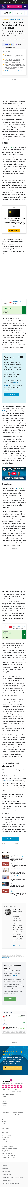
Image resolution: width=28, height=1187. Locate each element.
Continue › (10, 999)
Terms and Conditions (7, 1180)
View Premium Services (12, 1068)
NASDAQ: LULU (19, 626)
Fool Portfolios (5, 1123)
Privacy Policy (5, 1168)
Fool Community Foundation (8, 1155)
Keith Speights (20, 856)
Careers (4, 1099)
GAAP (3, 411)
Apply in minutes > (14, 230)
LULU (16, 488)
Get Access (5, 1024)
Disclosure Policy (6, 1171)
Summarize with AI (9, 47)
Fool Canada (16, 1117)
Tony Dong (19, 875)
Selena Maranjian (21, 863)
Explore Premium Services (16, 19)
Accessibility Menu (14, 1)
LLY (8, 147)
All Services (4, 1114)
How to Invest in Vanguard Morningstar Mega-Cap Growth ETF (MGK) (17, 879)
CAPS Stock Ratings (6, 1135)
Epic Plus (4, 1121)
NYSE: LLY (17, 302)
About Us (4, 1096)
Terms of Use (5, 1165)
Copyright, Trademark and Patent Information (12, 1177)
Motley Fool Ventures (7, 1153)
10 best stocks (8, 781)
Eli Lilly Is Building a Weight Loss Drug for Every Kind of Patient (18, 894)
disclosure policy (5, 957)
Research (4, 1101)
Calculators (4, 1139)
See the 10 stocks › (10, 839)
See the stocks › (11, 394)
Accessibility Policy (6, 1174)
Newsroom (4, 1103)
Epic (3, 1119)
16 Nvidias (14, 975)
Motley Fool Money (6, 1128)
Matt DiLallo (20, 883)
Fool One (4, 1126)
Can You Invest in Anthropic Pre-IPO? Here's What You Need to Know (17, 886)
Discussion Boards (6, 1137)
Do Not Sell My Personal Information (10, 1183)
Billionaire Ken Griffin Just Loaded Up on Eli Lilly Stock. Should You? (16, 859)
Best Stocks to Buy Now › (14, 6)
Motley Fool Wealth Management (9, 1150)
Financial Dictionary (6, 1141)
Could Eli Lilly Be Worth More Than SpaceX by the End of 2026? (18, 873)
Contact (4, 1105)
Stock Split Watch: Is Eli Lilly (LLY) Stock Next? (18, 866)
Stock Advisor (5, 1117)
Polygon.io (19, 1091)
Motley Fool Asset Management (9, 1148)
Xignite (13, 1091)
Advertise (4, 1108)
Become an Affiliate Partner (8, 1157)
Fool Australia (16, 1114)
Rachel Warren (7, 39)
